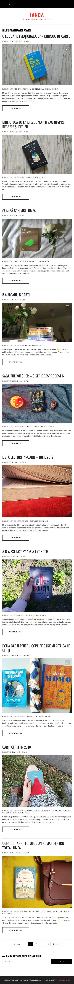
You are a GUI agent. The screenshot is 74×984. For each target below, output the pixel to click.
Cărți (11, 89)
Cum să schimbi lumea (19, 210)
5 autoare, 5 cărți (16, 294)
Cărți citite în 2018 (16, 747)
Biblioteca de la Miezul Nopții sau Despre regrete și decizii (33, 124)
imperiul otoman (58, 911)
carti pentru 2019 (34, 811)
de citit (30, 427)
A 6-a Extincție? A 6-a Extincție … (26, 551)
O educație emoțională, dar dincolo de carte (36, 36)
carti (33, 261)
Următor (56, 944)
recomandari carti (52, 89)
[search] (9, 4)
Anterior (17, 944)
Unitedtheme (64, 980)
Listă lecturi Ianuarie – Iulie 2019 (27, 457)
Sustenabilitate (19, 615)
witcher (51, 427)
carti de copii (32, 716)
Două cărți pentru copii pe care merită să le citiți (36, 648)
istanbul (68, 911)
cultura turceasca (29, 911)
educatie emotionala (38, 89)
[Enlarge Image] (67, 48)
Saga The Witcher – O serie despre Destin (33, 376)
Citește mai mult (16, 108)
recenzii (25, 345)
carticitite (53, 811)
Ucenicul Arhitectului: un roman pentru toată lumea (33, 845)
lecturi (32, 521)
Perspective (17, 89)
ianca (37, 14)
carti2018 (45, 811)
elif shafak (47, 911)
